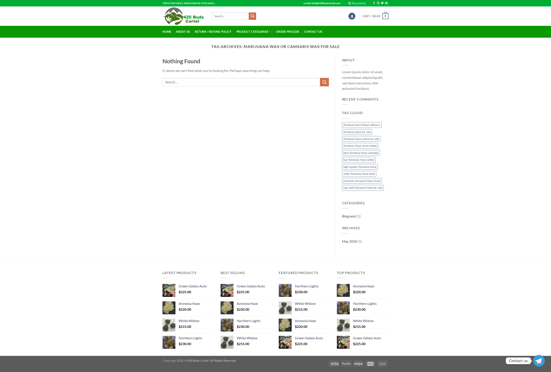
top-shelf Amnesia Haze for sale (362, 187)
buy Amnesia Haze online (358, 159)
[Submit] (252, 16)
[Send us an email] (386, 3)
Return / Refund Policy (213, 31)
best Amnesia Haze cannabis (361, 153)
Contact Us (313, 31)
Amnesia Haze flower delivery (361, 125)
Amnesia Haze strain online (360, 145)
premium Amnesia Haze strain (362, 181)
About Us (183, 31)
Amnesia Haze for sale (357, 132)
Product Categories (252, 31)
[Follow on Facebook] (374, 3)
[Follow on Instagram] (378, 3)
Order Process (287, 31)
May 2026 (349, 241)
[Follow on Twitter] (382, 3)
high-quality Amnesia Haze (359, 167)
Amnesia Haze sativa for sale (361, 139)
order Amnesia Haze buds (359, 173)
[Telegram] (539, 361)
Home (167, 31)
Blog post (349, 216)
